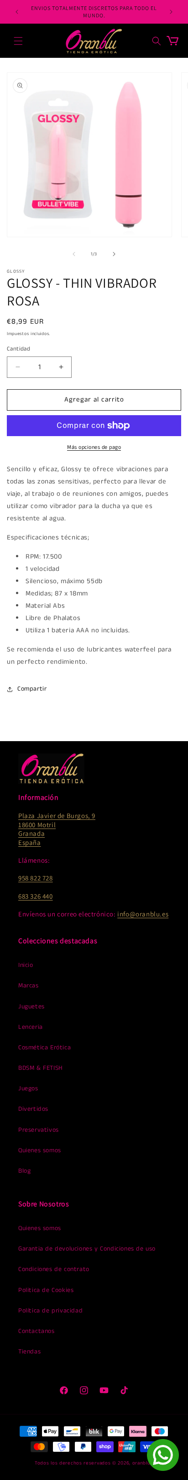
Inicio (25, 965)
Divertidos (33, 1109)
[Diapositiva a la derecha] (114, 254)
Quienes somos (39, 1150)
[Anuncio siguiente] (171, 12)
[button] (18, 41)
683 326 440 (35, 896)
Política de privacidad (50, 1310)
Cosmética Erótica (44, 1047)
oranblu (141, 1463)
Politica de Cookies (45, 1290)
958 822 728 (35, 878)
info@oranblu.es (142, 914)
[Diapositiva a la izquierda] (74, 254)
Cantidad (18, 349)
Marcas (28, 985)
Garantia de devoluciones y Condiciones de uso (87, 1248)
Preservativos (38, 1129)
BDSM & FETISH (40, 1068)
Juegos (28, 1088)
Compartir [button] (32, 688)
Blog (24, 1170)
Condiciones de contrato (53, 1269)
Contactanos (36, 1331)
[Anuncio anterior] (17, 12)
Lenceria (30, 1027)
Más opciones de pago (94, 447)
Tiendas (29, 1351)
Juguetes (31, 1006)
